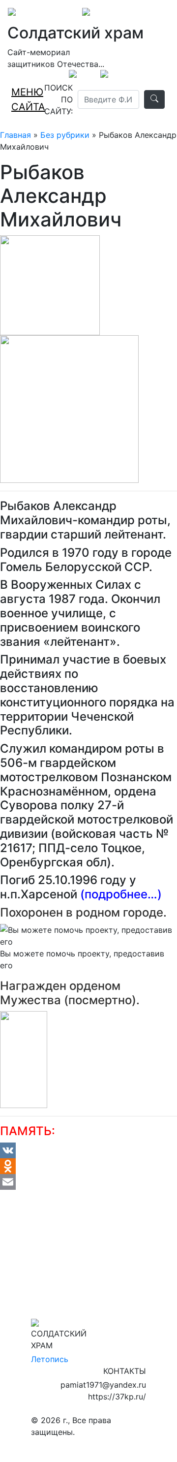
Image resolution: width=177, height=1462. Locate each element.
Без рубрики (64, 135)
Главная (15, 135)
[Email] (88, 1182)
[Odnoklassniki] (88, 1166)
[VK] (88, 1150)
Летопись (49, 1359)
